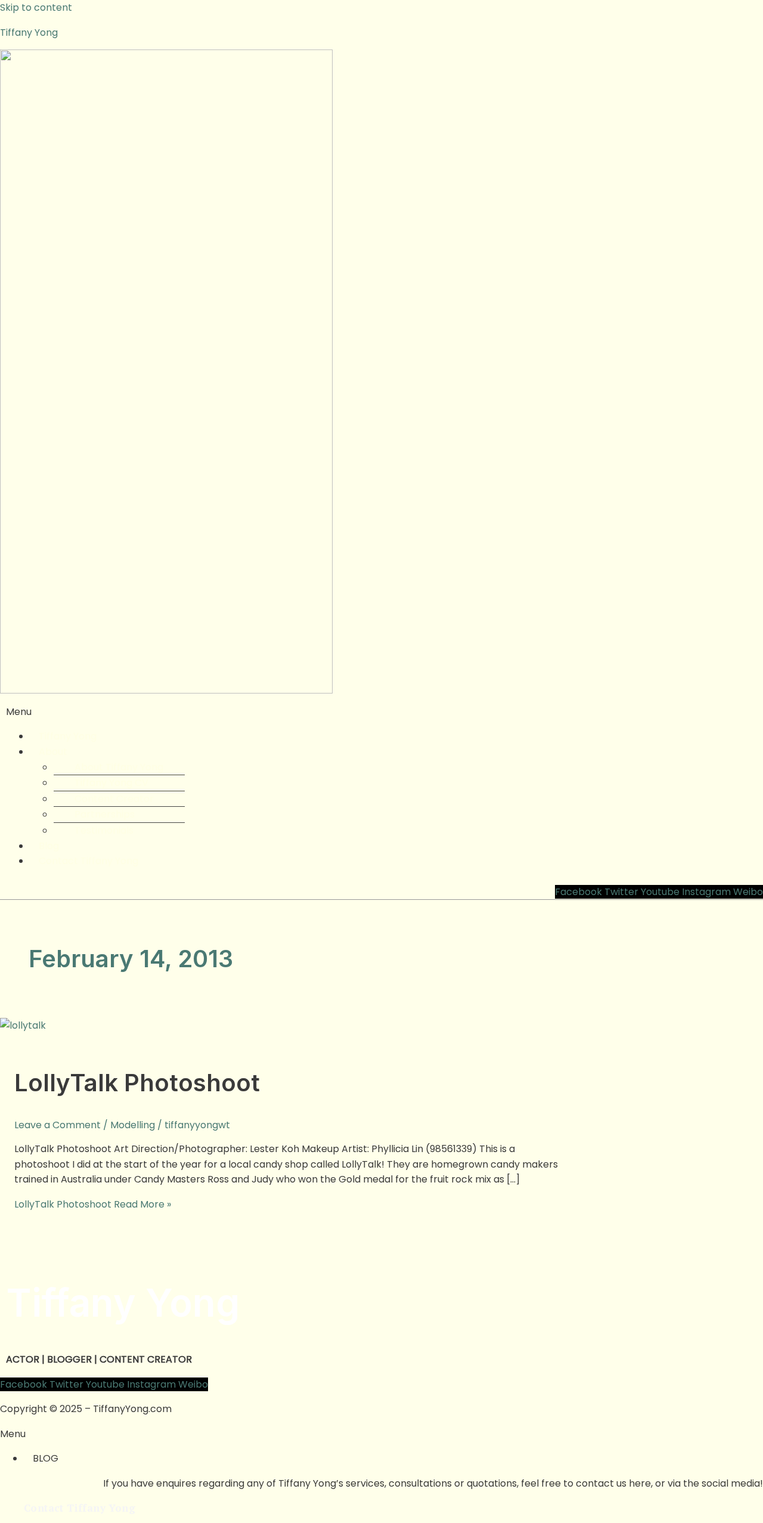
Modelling (132, 1125)
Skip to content (36, 7)
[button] (381, 712)
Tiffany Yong (29, 32)
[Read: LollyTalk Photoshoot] (23, 1025)
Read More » (92, 1204)
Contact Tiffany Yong (88, 861)
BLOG (45, 1458)
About (53, 752)
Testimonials (104, 830)
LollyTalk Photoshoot (137, 1082)
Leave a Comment (57, 1125)
